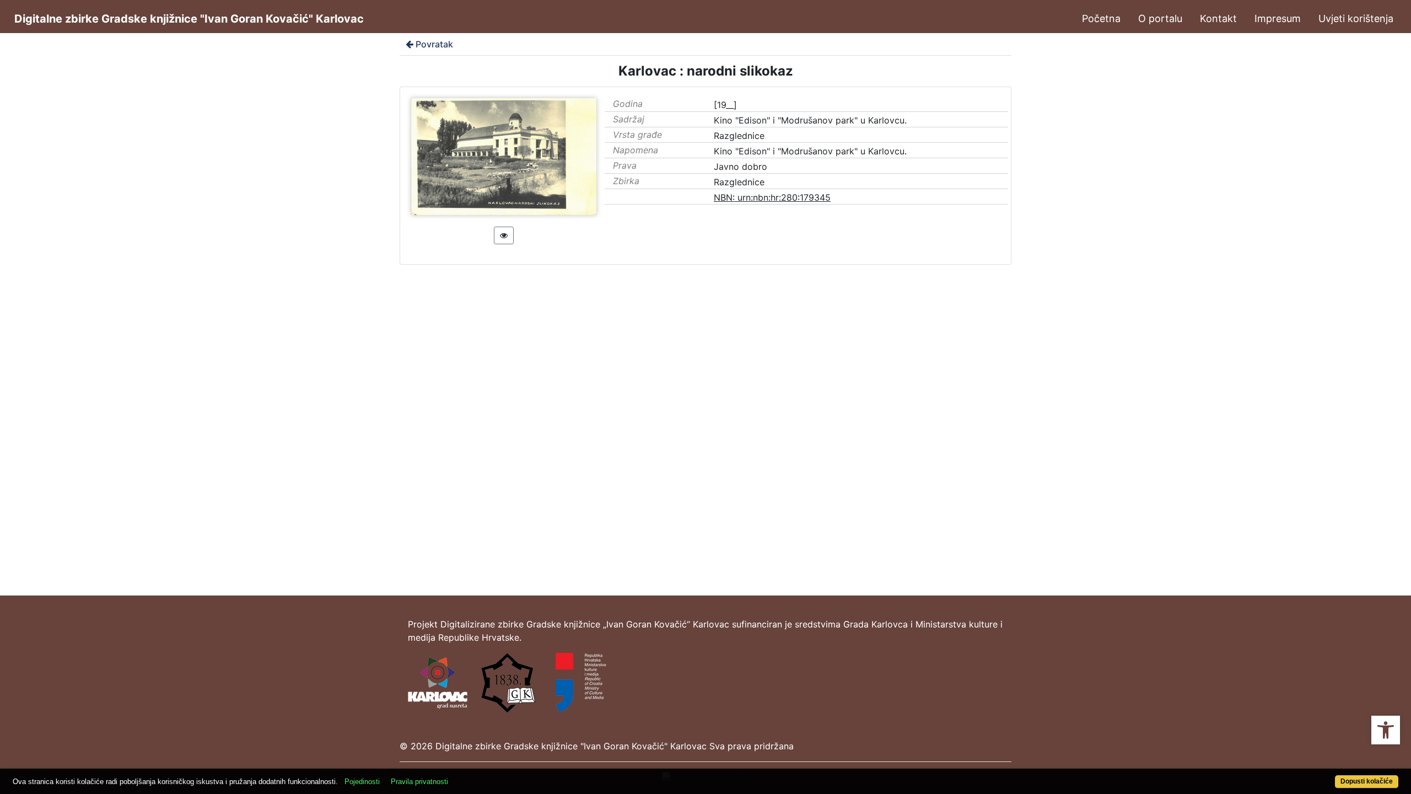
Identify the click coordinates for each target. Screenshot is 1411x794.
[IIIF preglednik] (504, 235)
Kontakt (1218, 18)
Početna (1101, 18)
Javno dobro (740, 166)
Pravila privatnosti (419, 781)
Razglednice (739, 135)
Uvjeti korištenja (1355, 18)
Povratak (434, 44)
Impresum (1277, 18)
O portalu (1160, 18)
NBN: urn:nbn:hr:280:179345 (772, 197)
